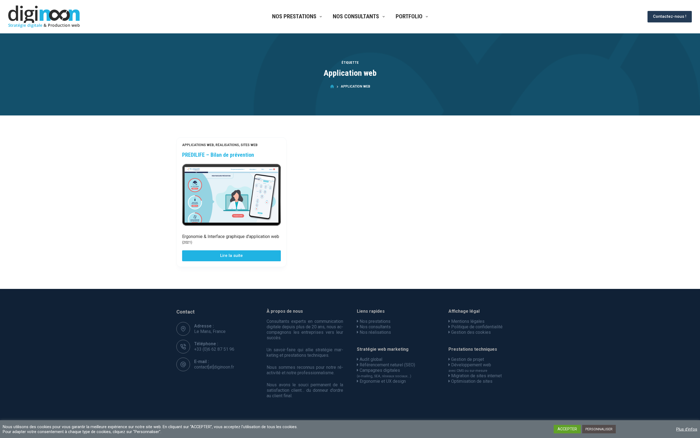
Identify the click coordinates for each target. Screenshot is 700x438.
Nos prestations (294, 16)
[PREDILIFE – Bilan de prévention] (231, 195)
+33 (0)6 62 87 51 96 (214, 349)
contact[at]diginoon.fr (214, 367)
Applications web (198, 145)
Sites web (249, 145)
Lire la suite (236, 257)
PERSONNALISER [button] (598, 429)
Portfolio (409, 16)
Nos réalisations (375, 332)
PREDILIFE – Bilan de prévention (218, 155)
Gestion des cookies (471, 332)
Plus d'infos (686, 429)
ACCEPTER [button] (567, 429)
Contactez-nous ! (669, 16)
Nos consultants (356, 16)
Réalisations (227, 145)
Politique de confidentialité (477, 326)
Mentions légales (468, 321)
